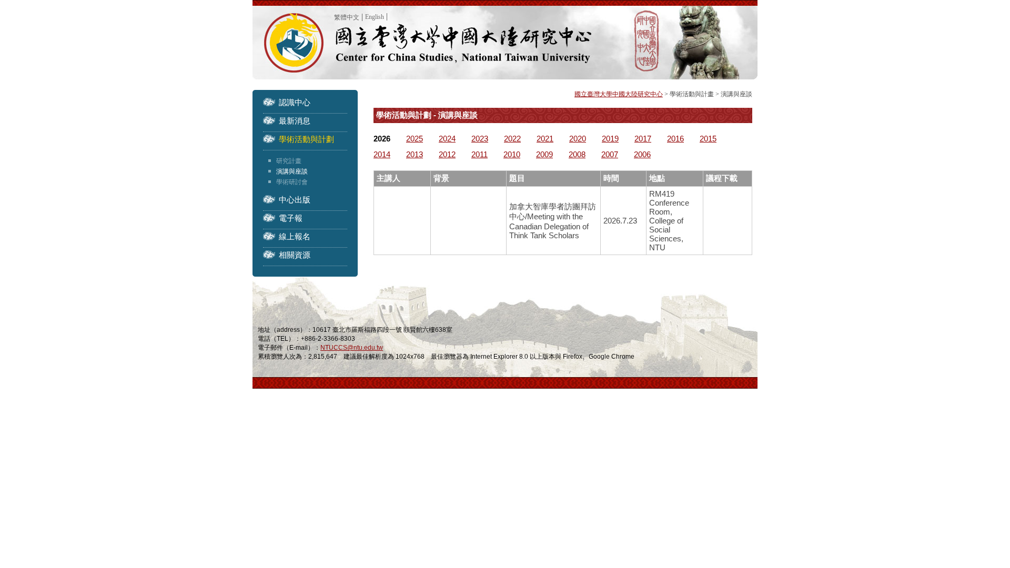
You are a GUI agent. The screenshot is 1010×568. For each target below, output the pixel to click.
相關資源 (294, 254)
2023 (479, 138)
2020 (577, 138)
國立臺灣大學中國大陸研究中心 (618, 94)
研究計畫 (288, 161)
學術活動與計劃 (306, 139)
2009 (544, 154)
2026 (381, 138)
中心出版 (294, 199)
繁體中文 (346, 17)
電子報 (290, 218)
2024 (447, 138)
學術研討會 (292, 182)
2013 (414, 154)
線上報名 (294, 236)
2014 (381, 154)
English (374, 17)
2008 (577, 154)
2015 (708, 138)
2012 (447, 154)
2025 (414, 138)
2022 (512, 138)
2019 (610, 138)
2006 (642, 154)
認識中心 (294, 102)
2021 (545, 138)
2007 (609, 154)
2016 (675, 138)
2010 (511, 154)
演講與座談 (292, 171)
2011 (479, 154)
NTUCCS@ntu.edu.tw (351, 347)
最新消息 (294, 120)
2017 (642, 138)
